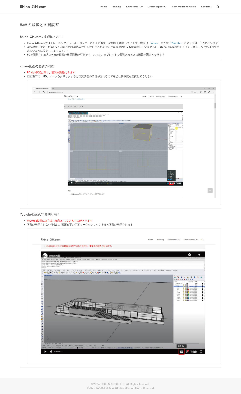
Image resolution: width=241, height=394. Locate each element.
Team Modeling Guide (183, 6)
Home (103, 6)
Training (116, 6)
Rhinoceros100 (134, 6)
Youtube (176, 43)
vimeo (154, 43)
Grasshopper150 (157, 6)
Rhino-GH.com (33, 6)
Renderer (206, 6)
